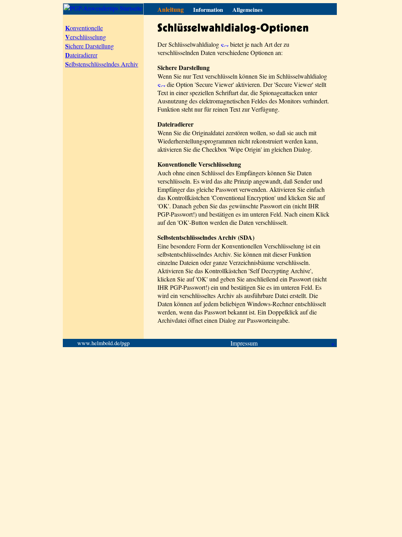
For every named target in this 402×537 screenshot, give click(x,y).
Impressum (244, 343)
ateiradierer (81, 55)
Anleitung (170, 9)
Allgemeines (247, 10)
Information (208, 10)
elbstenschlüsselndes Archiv (101, 64)
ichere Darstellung (89, 46)
